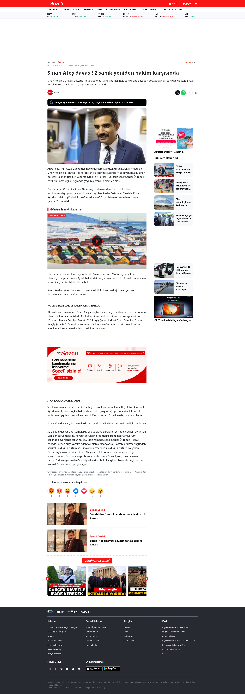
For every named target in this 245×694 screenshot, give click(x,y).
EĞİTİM (163, 9)
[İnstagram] (50, 669)
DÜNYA (99, 9)
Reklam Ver (129, 636)
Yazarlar (50, 636)
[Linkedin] (78, 669)
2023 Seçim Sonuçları (56, 632)
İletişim (127, 627)
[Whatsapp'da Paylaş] (183, 92)
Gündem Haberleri (166, 158)
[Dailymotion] (73, 669)
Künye (126, 632)
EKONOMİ (88, 9)
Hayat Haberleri (54, 649)
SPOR (125, 9)
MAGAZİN (143, 9)
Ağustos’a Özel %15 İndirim (169, 151)
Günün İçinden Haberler (96, 627)
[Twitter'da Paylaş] (177, 92)
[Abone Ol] (190, 62)
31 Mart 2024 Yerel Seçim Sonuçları (62, 627)
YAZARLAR (66, 9)
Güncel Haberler (94, 621)
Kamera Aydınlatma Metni (173, 645)
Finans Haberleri (54, 640)
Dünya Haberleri (54, 653)
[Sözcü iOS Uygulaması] (94, 668)
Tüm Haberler (91, 645)
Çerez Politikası (168, 636)
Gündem (60, 62)
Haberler (51, 621)
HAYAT (133, 9)
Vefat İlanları (129, 640)
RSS (164, 653)
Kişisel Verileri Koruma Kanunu (175, 627)
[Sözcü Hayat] (72, 611)
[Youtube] (67, 669)
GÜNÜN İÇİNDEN (112, 9)
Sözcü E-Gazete (92, 640)
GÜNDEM (77, 9)
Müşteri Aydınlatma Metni (173, 632)
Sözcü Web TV (92, 632)
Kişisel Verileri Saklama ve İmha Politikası (180, 640)
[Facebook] (55, 669)
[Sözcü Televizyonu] (50, 611)
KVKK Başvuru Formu (171, 649)
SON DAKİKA (53, 9)
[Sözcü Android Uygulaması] (111, 668)
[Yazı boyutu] (195, 92)
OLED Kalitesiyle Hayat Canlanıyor (172, 320)
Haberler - (51, 62)
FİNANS (153, 9)
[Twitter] (61, 669)
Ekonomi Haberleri (55, 645)
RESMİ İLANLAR (175, 9)
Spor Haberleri (92, 636)
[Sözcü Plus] (85, 612)
